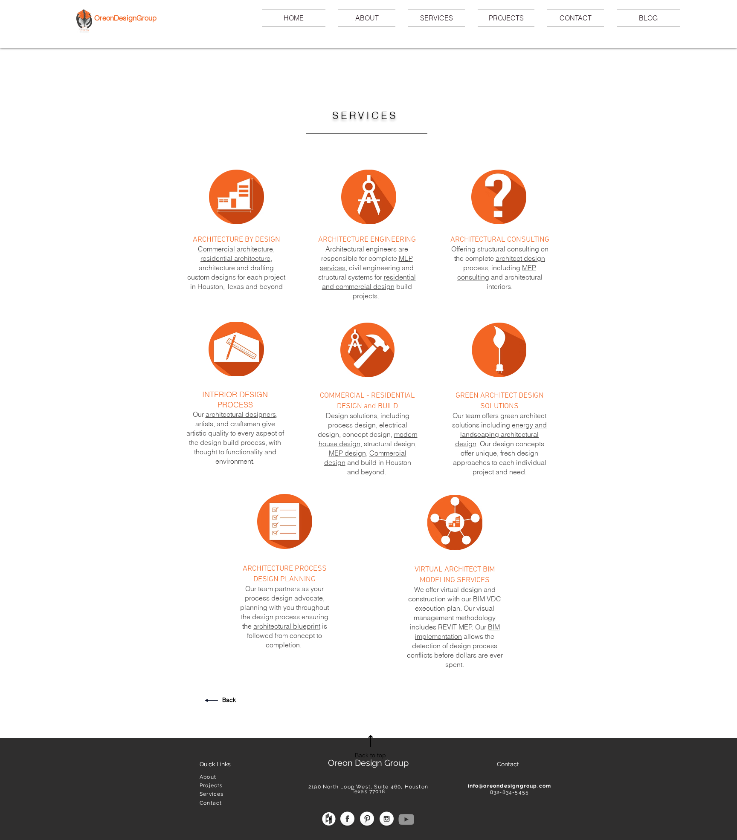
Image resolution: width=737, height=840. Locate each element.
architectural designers (241, 414)
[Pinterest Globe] (367, 819)
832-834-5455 (509, 792)
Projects (211, 785)
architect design (520, 258)
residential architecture (235, 258)
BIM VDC (487, 599)
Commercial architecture (235, 249)
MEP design (347, 453)
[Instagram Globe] (386, 819)
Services (212, 794)
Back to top (370, 755)
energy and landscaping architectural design (501, 434)
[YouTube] (406, 819)
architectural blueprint (286, 626)
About (208, 777)
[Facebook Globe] (347, 819)
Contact (211, 803)
